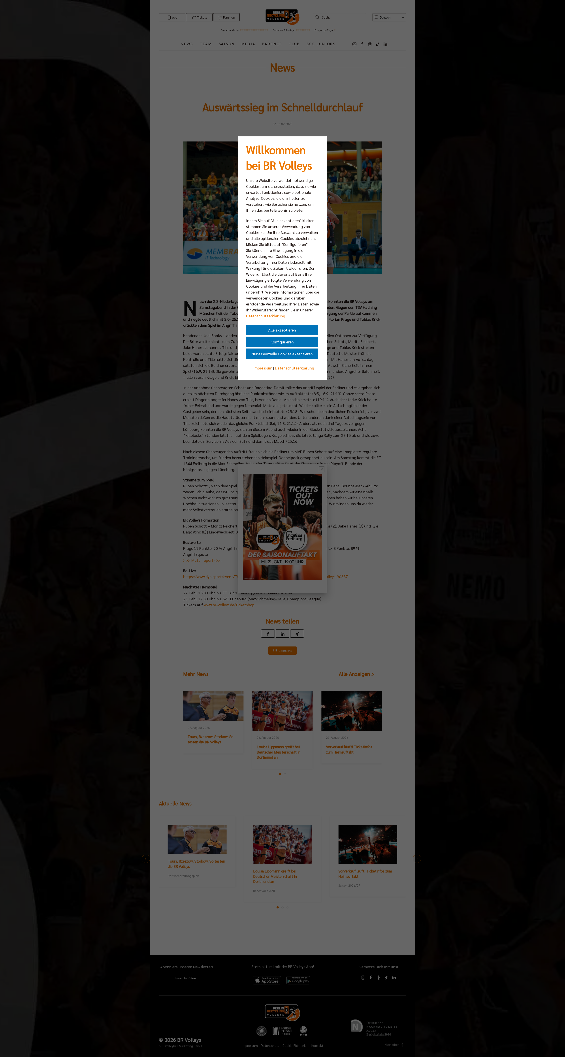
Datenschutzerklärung (265, 315)
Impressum (262, 367)
